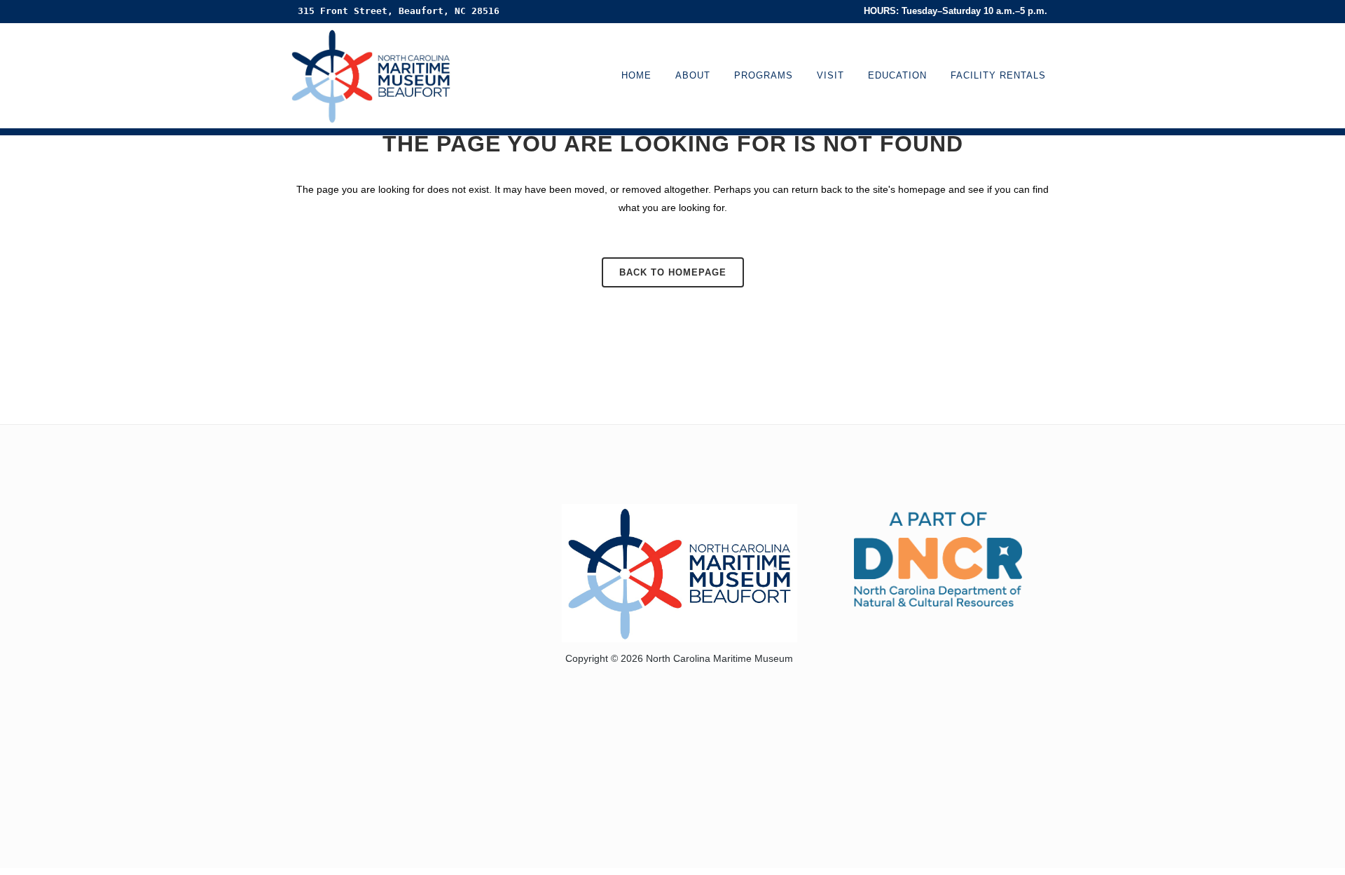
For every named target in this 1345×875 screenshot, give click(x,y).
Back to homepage (672, 272)
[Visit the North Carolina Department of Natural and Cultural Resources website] (938, 557)
